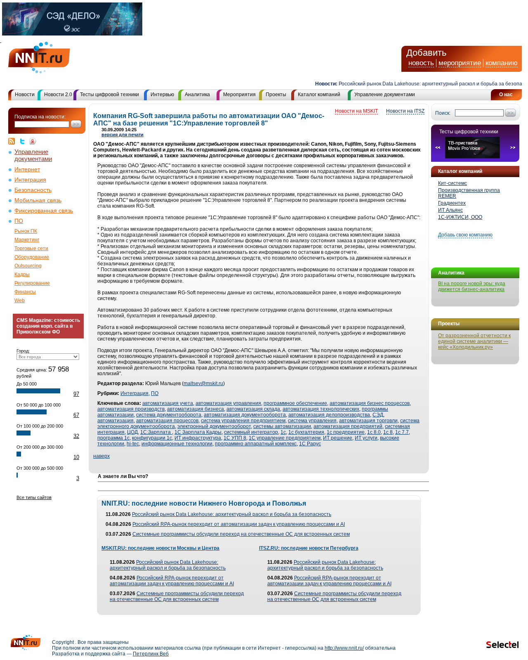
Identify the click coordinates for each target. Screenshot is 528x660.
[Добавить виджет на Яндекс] (33, 141)
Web (19, 300)
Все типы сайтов (34, 497)
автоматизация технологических (321, 409)
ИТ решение (337, 438)
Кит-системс (452, 183)
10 (76, 457)
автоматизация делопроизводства (329, 415)
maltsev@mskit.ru (203, 383)
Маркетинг (26, 240)
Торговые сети (31, 248)
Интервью (162, 94)
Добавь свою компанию (465, 235)
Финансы (25, 292)
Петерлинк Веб (151, 654)
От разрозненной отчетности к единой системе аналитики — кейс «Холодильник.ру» (474, 341)
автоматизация (115, 420)
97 (76, 394)
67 (76, 415)
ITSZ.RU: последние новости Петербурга (308, 548)
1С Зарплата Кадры (198, 432)
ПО (18, 221)
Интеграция (30, 180)
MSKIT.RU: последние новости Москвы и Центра (160, 548)
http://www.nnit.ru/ (344, 648)
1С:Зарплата (156, 432)
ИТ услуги (366, 438)
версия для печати (122, 134)
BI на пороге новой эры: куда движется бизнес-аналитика (471, 286)
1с (283, 432)
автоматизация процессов (167, 420)
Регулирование (32, 283)
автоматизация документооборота (245, 415)
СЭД (377, 415)
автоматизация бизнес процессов (370, 403)
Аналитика (197, 94)
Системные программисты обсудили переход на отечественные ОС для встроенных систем (241, 534)
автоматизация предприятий (348, 426)
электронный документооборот (214, 426)
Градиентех (452, 203)
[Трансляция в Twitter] (24, 141)
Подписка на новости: (40, 117)
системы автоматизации (282, 426)
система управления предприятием (243, 420)
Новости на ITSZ (405, 111)
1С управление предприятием (285, 438)
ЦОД (132, 432)
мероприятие (459, 63)
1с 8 (388, 432)
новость (421, 63)
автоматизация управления (228, 403)
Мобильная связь (37, 200)
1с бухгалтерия (306, 432)
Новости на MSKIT (356, 111)
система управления (312, 420)
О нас (506, 94)
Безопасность (33, 190)
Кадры (22, 274)
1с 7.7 (402, 432)
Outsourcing (28, 266)
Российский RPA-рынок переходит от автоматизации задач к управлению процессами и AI (238, 524)
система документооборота (168, 415)
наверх (101, 456)
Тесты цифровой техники (109, 94)
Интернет (27, 169)
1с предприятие (346, 432)
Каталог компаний (319, 94)
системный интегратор (251, 432)
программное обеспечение (295, 403)
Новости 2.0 (58, 94)
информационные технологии (176, 444)
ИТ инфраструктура (197, 438)
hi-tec (133, 444)
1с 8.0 (374, 432)
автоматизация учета (167, 403)
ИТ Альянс (450, 210)
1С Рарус (310, 444)
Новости (25, 94)
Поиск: (442, 113)
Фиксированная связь (43, 211)
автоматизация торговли (368, 420)
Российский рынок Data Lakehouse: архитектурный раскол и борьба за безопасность (231, 514)
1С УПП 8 (235, 438)
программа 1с (113, 438)
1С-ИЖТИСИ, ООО (460, 217)
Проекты (276, 94)
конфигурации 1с (152, 438)
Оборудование (31, 257)
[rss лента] (13, 141)
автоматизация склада (253, 409)
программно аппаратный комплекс (256, 444)
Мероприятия (239, 94)
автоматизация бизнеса (195, 409)
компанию (502, 63)
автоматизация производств (131, 409)
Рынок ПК (25, 231)
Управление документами (384, 94)
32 (76, 436)
